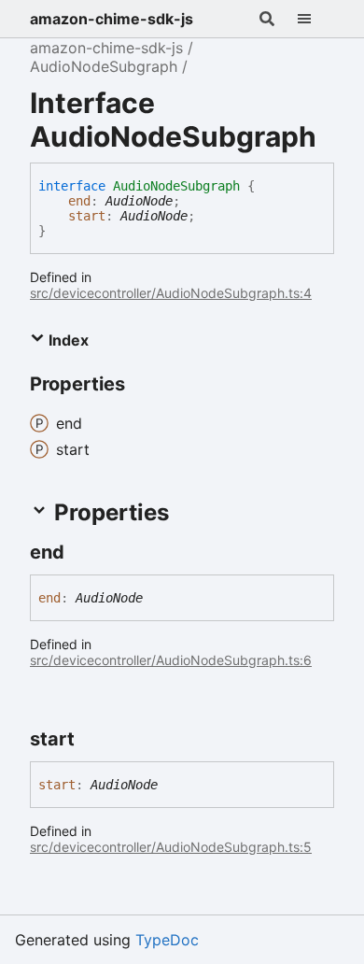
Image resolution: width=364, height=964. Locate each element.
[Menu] (315, 18)
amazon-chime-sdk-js (111, 18)
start (86, 215)
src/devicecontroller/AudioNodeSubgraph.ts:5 (171, 847)
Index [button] (67, 340)
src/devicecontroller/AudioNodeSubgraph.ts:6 (171, 660)
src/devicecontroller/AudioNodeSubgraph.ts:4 (171, 293)
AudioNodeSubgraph (103, 66)
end (79, 200)
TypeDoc (167, 939)
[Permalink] (81, 552)
